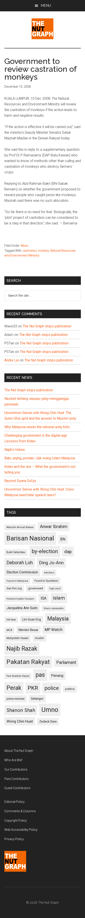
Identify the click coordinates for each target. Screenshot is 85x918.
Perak (14, 687)
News (24, 245)
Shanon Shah (21, 710)
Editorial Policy (14, 801)
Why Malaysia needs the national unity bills (37, 427)
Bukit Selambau (16, 552)
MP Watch (54, 629)
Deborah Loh (20, 562)
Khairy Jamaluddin (54, 608)
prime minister (16, 698)
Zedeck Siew (48, 721)
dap (68, 551)
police (51, 688)
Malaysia (58, 618)
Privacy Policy (14, 839)
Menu (46, 5)
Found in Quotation (46, 580)
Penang (57, 675)
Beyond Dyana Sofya (20, 481)
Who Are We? (13, 760)
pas (40, 674)
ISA (43, 598)
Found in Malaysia (17, 580)
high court (55, 588)
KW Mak (11, 619)
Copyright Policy (15, 820)
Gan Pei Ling (14, 588)
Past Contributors (16, 779)
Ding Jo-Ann (51, 562)
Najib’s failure (14, 450)
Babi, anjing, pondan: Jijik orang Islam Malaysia (39, 458)
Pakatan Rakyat (28, 661)
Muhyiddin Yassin (18, 638)
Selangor (37, 699)
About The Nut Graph (18, 750)
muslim (39, 638)
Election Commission (22, 572)
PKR (33, 688)
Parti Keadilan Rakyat (18, 676)
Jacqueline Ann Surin (22, 608)
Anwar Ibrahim (53, 526)
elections (49, 572)
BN (62, 539)
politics (70, 689)
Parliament (66, 662)
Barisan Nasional (30, 538)
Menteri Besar (28, 630)
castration (30, 250)
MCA (9, 630)
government (35, 588)
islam (59, 598)
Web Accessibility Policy (20, 829)
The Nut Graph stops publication (47, 326)
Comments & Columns (20, 811)
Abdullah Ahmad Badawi (20, 527)
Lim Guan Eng (31, 619)
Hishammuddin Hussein (20, 598)
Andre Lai (11, 360)
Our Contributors (15, 769)
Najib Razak (22, 648)
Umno (49, 709)
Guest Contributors (17, 788)
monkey (43, 250)
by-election (45, 551)
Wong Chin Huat (20, 721)
